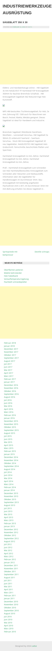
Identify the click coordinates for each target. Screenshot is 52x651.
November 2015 (11, 424)
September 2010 (11, 610)
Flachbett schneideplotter (15, 282)
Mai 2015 (8, 442)
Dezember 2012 (11, 529)
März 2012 (8, 556)
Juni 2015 (8, 439)
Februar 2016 (10, 415)
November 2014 (11, 460)
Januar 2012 (9, 562)
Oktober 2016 (10, 391)
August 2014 (9, 469)
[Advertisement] (26, 58)
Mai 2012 (8, 550)
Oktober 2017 (10, 355)
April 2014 (8, 481)
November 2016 (11, 388)
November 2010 (11, 604)
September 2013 (11, 502)
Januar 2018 (9, 346)
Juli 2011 (8, 580)
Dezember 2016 (11, 385)
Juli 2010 (8, 616)
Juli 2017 (8, 364)
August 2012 (9, 541)
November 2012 (11, 532)
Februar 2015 (10, 451)
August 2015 (9, 433)
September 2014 (11, 466)
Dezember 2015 (11, 421)
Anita (30, 27)
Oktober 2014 (10, 463)
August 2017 (9, 361)
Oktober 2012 (10, 535)
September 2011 (11, 574)
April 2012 (8, 553)
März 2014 (8, 484)
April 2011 (8, 589)
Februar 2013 (10, 523)
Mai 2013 (8, 514)
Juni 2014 (8, 475)
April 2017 (8, 373)
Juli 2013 (8, 508)
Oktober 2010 (10, 607)
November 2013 (11, 496)
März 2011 (8, 592)
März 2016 (8, 412)
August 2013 (9, 505)
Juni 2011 (8, 583)
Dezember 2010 (11, 601)
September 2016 (11, 394)
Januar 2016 (9, 418)
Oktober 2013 (10, 499)
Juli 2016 (8, 400)
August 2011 (9, 577)
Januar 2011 (9, 598)
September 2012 (11, 538)
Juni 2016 (8, 403)
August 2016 (9, 397)
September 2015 (11, 430)
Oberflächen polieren (13, 270)
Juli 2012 (8, 544)
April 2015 (8, 445)
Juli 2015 (8, 436)
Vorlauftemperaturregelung (16, 279)
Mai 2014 (8, 478)
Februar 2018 (10, 343)
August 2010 (9, 613)
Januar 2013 (9, 526)
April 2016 (8, 409)
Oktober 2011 (10, 571)
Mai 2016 (8, 406)
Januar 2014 (9, 490)
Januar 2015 (9, 454)
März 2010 (8, 628)
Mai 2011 (8, 586)
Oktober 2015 (10, 427)
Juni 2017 (8, 367)
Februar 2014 (10, 487)
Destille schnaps (42, 251)
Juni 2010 (8, 619)
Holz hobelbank (11, 276)
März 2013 (8, 520)
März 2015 (8, 448)
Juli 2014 (8, 472)
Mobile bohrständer (13, 273)
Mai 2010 (8, 622)
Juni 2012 (8, 547)
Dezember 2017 (11, 349)
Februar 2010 (10, 631)
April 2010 (8, 625)
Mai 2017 (8, 370)
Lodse (34, 646)
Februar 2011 (10, 595)
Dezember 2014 (11, 457)
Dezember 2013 (11, 493)
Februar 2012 (10, 559)
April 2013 (8, 517)
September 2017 (11, 358)
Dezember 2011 (11, 565)
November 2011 (11, 568)
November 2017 (11, 352)
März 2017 (8, 376)
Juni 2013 (8, 511)
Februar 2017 (10, 379)
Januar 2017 (9, 382)
